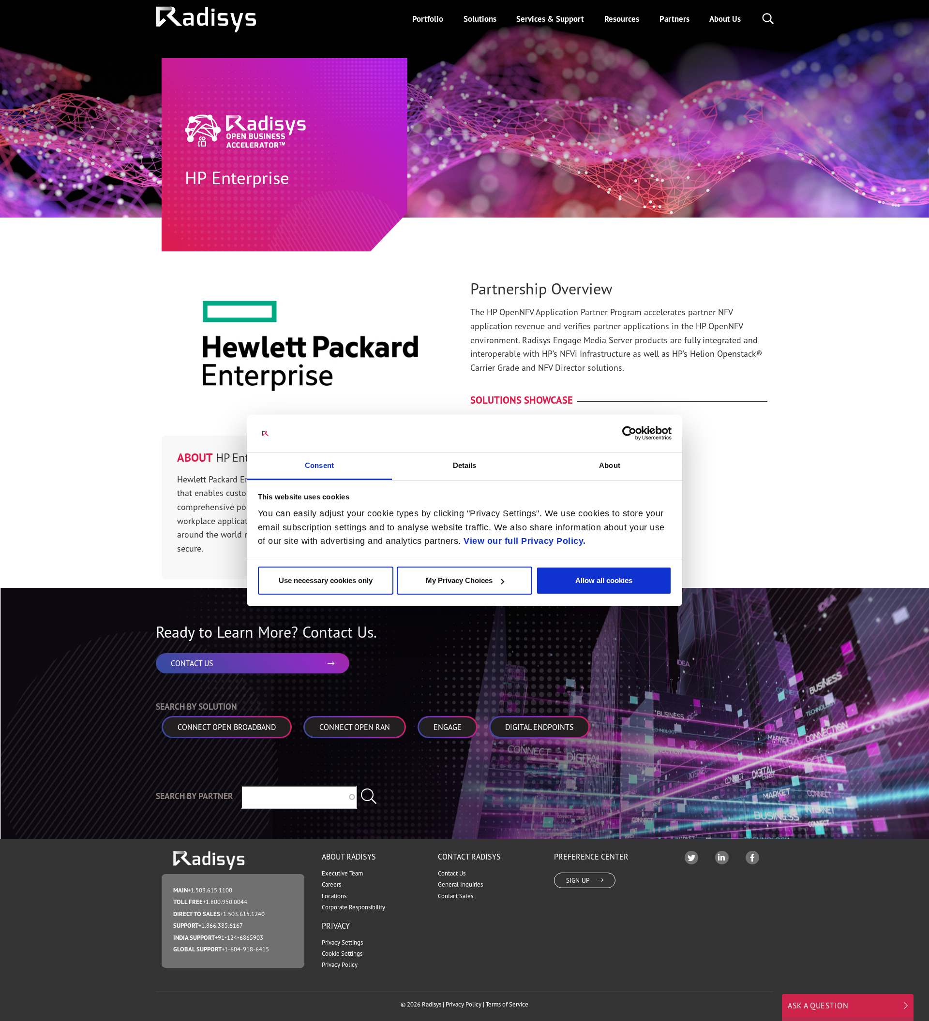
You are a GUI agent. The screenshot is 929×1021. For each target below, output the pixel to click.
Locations (334, 896)
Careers (331, 884)
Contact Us (451, 873)
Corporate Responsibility (353, 907)
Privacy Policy (340, 965)
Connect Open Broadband (227, 727)
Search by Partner (194, 796)
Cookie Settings (342, 953)
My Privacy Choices (459, 580)
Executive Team (342, 873)
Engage (448, 727)
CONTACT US (192, 663)
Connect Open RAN (354, 727)
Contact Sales (455, 896)
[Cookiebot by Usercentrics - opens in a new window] (629, 433)
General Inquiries (460, 884)
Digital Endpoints (539, 727)
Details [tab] (465, 465)
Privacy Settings (342, 942)
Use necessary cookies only (326, 580)
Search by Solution (196, 706)
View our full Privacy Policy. (525, 541)
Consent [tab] (319, 465)
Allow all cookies (603, 580)
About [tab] (609, 465)
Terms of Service (507, 1004)
